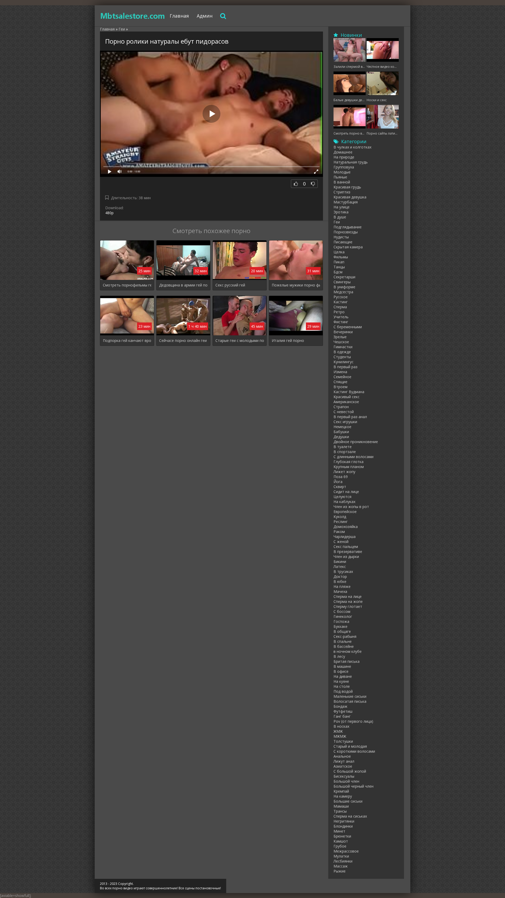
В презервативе (348, 551)
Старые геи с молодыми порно (239, 340)
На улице (342, 206)
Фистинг (341, 321)
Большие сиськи (348, 801)
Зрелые (340, 336)
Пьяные (340, 177)
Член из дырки (346, 556)
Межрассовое (346, 851)
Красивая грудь (347, 186)
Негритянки (344, 821)
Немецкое (342, 426)
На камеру (343, 796)
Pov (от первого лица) (353, 721)
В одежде (342, 351)
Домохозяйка (346, 526)
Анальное (342, 756)
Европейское (345, 511)
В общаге (342, 631)
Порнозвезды (346, 231)
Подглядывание (348, 226)
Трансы (340, 811)
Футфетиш (343, 711)
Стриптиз (342, 191)
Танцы (339, 266)
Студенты (342, 356)
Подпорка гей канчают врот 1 (127, 340)
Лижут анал (344, 761)
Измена (340, 371)
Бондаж (340, 706)
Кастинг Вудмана (349, 391)
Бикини (340, 561)
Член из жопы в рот (351, 506)
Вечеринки (343, 331)
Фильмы (341, 256)
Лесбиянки (343, 861)
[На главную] (133, 15)
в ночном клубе (348, 651)
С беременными (348, 326)
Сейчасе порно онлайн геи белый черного (183, 340)
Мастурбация (346, 201)
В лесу (339, 656)
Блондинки (343, 826)
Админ (205, 16)
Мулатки (341, 856)
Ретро (339, 311)
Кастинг (341, 301)
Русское (341, 296)
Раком (339, 531)
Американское (346, 401)
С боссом (342, 611)
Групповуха (344, 167)
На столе (342, 686)
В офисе (341, 671)
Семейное (342, 376)
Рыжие (340, 871)
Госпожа (341, 621)
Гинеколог (343, 616)
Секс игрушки (345, 421)
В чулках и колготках (352, 147)
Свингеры (342, 281)
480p (109, 212)
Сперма (340, 306)
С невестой (344, 411)
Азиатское (343, 766)
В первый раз (345, 366)
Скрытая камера (348, 246)
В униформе (344, 286)
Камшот (341, 841)
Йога (338, 481)
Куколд (340, 516)
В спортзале (345, 451)
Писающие (343, 241)
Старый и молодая (350, 746)
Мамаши (341, 806)
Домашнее (343, 152)
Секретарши (344, 276)
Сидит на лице (346, 491)
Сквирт (340, 486)
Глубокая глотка (348, 461)
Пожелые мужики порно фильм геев (296, 285)
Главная (179, 16)
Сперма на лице (348, 596)
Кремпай (341, 791)
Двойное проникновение (356, 441)
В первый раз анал (350, 416)
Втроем (340, 386)
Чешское (341, 341)
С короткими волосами (354, 751)
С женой (341, 541)
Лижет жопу (344, 471)
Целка (339, 251)
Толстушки (343, 741)
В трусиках (343, 571)
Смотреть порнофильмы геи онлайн (127, 285)
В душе (340, 216)
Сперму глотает (348, 606)
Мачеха (340, 591)
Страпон (341, 406)
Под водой (343, 691)
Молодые (342, 172)
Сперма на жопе (348, 601)
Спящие (340, 381)
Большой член (346, 781)
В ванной (342, 181)
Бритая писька (347, 661)
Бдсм (338, 271)
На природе (344, 157)
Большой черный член (353, 786)
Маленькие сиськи (350, 696)
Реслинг (341, 521)
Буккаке (340, 626)
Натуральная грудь (351, 162)
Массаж (341, 866)
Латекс (340, 566)
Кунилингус (344, 361)
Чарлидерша (345, 536)
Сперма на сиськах (350, 816)
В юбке (340, 581)
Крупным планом (349, 466)
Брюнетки (342, 836)
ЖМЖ (338, 731)
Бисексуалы (344, 776)
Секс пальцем (346, 546)
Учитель (341, 316)
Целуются (342, 496)
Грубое (340, 846)
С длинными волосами (353, 456)
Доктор (340, 576)
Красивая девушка (350, 196)
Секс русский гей (230, 285)
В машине (342, 666)
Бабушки (341, 431)
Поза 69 (341, 476)
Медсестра (343, 291)
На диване (343, 676)
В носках (341, 726)
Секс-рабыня (345, 636)
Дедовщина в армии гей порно (183, 285)
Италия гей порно (288, 340)
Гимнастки (343, 346)
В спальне (343, 641)
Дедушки (341, 436)
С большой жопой (350, 771)
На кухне (341, 681)
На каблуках (344, 501)
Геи (337, 221)
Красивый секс (347, 396)
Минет (339, 831)
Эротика (341, 211)
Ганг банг (342, 716)
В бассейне (344, 646)
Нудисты (341, 236)
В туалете (343, 446)
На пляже (342, 586)
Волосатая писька (350, 701)
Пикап (339, 261)
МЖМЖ (340, 736)
